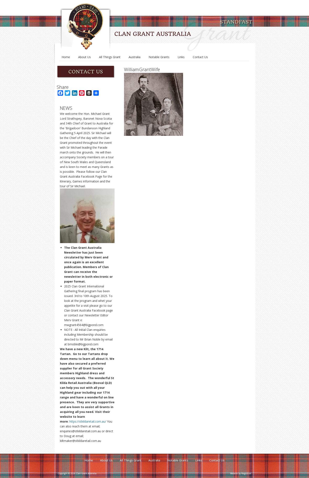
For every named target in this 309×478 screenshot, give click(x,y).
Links (181, 57)
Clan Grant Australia (155, 26)
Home (66, 57)
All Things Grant (109, 57)
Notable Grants (159, 57)
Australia (134, 57)
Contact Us (200, 57)
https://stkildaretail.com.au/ (87, 421)
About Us (84, 57)
